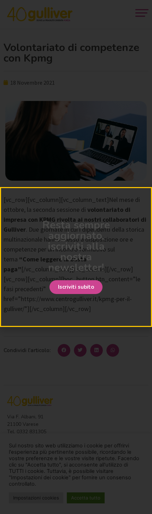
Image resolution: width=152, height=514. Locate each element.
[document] (76, 257)
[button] (76, 287)
